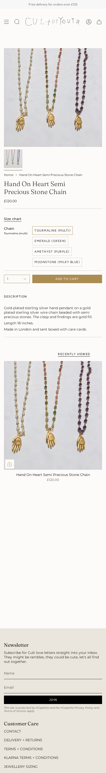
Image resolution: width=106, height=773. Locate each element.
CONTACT (12, 731)
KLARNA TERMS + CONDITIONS (31, 757)
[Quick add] (9, 464)
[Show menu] (6, 22)
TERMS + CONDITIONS (23, 749)
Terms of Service (15, 711)
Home (8, 175)
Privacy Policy (83, 707)
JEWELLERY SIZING (21, 766)
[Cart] (99, 22)
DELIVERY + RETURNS (23, 740)
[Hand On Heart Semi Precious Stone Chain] (53, 415)
